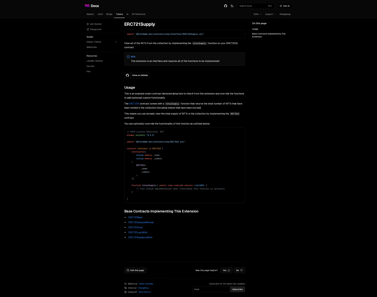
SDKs (256, 14)
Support (269, 14)
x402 (100, 14)
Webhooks (92, 47)
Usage (255, 29)
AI (127, 14)
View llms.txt (144, 292)
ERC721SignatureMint (140, 237)
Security (91, 66)
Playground (95, 29)
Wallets (90, 14)
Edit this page (137, 270)
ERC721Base (135, 217)
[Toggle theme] (232, 6)
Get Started (95, 24)
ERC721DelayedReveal (141, 222)
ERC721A (134, 103)
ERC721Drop (135, 227)
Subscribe (237, 289)
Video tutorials (146, 284)
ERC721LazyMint (137, 232)
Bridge (109, 14)
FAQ (89, 71)
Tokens (119, 14)
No (237, 270)
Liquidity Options (95, 61)
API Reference (138, 14)
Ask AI (286, 6)
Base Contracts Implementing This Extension (269, 35)
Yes (224, 270)
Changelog (285, 14)
